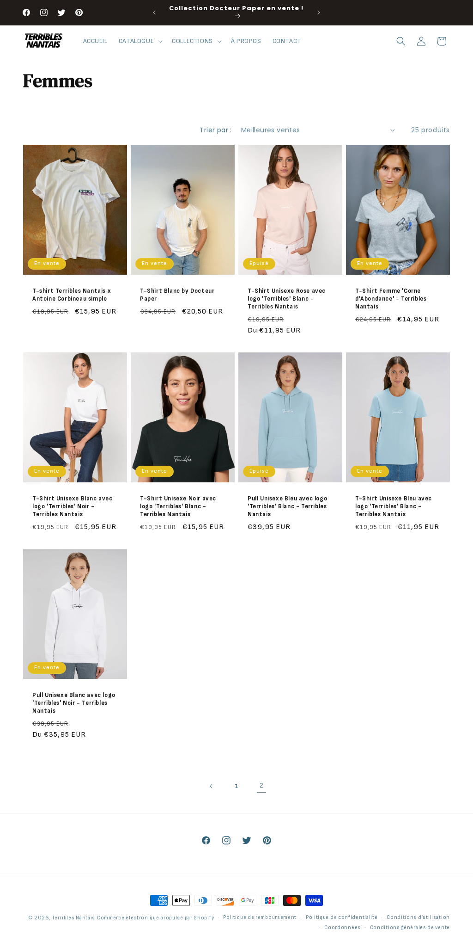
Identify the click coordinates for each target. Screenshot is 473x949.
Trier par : (215, 130)
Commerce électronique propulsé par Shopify (155, 918)
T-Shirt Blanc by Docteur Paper (177, 294)
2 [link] (262, 785)
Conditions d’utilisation (418, 917)
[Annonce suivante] (319, 12)
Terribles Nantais (73, 918)
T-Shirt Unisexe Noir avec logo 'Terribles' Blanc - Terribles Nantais (178, 506)
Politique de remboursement (260, 917)
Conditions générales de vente (410, 927)
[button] (139, 41)
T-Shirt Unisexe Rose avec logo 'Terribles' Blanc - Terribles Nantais (287, 298)
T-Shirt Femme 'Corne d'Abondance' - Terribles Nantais (390, 298)
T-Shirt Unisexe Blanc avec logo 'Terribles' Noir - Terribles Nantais (72, 506)
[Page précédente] (211, 786)
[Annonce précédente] (154, 12)
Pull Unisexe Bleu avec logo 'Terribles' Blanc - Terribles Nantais (287, 506)
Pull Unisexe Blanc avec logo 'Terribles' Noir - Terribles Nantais (73, 703)
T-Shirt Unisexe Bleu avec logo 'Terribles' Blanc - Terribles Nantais (393, 506)
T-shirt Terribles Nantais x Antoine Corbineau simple (71, 294)
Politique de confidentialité (342, 917)
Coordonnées (342, 927)
